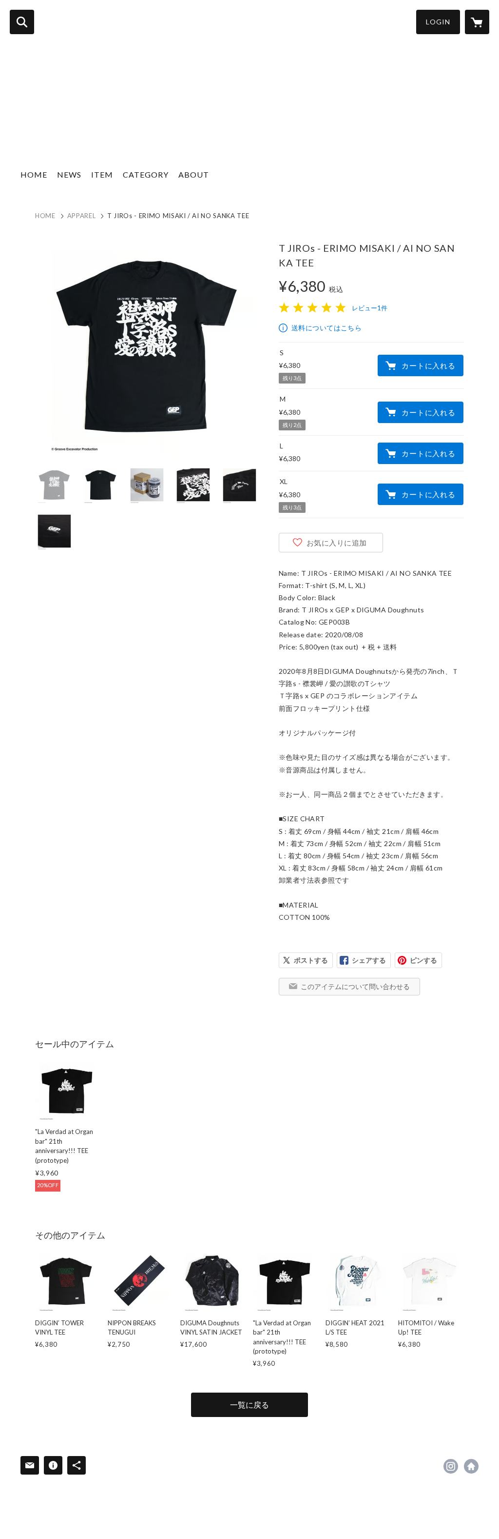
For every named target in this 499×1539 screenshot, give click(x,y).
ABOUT (193, 174)
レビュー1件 (369, 308)
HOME (33, 174)
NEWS (69, 174)
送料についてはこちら (326, 328)
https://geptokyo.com (471, 1466)
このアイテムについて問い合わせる (355, 986)
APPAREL (81, 216)
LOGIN (438, 22)
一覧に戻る (249, 1404)
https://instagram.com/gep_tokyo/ (450, 1466)
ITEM (102, 174)
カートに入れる (428, 365)
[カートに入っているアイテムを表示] (477, 22)
